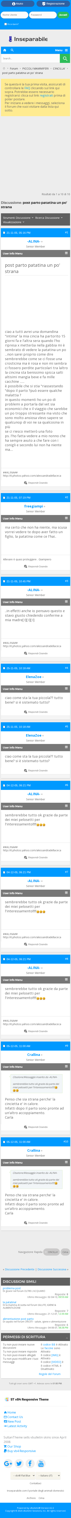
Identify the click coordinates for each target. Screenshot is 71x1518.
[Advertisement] (35, 152)
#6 (66, 784)
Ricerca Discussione (47, 218)
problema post (12, 1288)
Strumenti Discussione (16, 218)
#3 (66, 580)
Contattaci (35, 1483)
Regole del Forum (50, 1374)
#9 (66, 1045)
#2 (66, 497)
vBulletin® (35, 1507)
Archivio (31, 1498)
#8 (66, 958)
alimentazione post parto (18, 1319)
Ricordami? (13, 24)
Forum (14, 68)
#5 (66, 726)
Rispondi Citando (38, 482)
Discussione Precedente (19, 1269)
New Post (12, 1421)
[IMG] (54, 1355)
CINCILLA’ (59, 68)
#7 (66, 871)
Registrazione (53, 4)
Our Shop (12, 1446)
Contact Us (13, 1417)
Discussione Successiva (51, 1269)
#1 (66, 232)
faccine (48, 1348)
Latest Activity (15, 1426)
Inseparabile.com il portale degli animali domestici (35, 1490)
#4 (66, 667)
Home (10, 1412)
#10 (66, 1141)
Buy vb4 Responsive (20, 1451)
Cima (65, 1252)
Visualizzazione (12, 222)
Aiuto (17, 4)
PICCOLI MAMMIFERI (35, 68)
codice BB (49, 1344)
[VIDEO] (56, 1362)
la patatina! (9, 1302)
